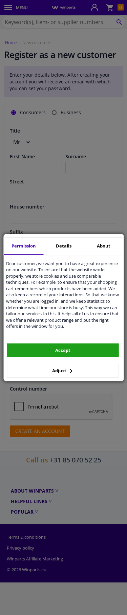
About (103, 246)
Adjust (59, 371)
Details (63, 246)
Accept (62, 350)
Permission (24, 246)
